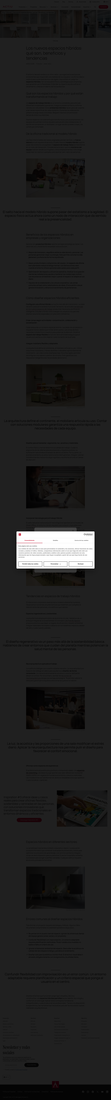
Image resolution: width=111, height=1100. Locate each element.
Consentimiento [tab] (30, 540)
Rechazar (81, 564)
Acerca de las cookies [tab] (81, 540)
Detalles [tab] (55, 540)
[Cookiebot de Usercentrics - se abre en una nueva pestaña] (85, 534)
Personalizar (54, 564)
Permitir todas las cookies (30, 564)
